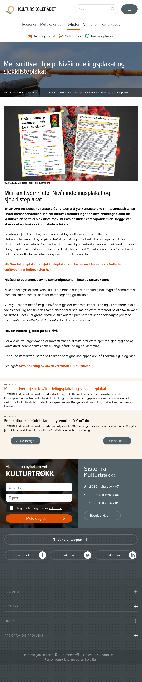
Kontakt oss (111, 24)
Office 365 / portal (96, 654)
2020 (44, 92)
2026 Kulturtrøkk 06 (104, 494)
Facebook (23, 555)
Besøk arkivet (99, 515)
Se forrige (27, 440)
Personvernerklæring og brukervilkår (70, 659)
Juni (53, 92)
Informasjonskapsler (38, 654)
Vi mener (90, 24)
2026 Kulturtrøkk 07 (104, 486)
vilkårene (55, 508)
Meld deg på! (37, 518)
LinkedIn (68, 555)
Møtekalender (51, 24)
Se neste (115, 440)
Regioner (29, 24)
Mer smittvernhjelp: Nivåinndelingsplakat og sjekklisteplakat (94, 92)
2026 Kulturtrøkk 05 (104, 503)
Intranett (68, 654)
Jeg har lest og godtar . (39, 508)
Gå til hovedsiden (14, 92)
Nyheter (73, 24)
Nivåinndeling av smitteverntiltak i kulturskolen (54, 365)
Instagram (113, 555)
